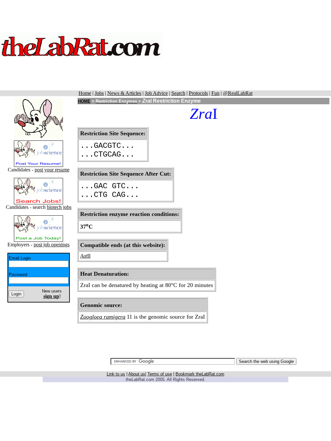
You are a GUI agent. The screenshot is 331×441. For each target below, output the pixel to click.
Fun (215, 93)
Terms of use (159, 374)
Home (85, 93)
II (89, 256)
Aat (83, 256)
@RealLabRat (237, 93)
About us (136, 374)
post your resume (52, 169)
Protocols (198, 93)
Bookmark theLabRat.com (200, 374)
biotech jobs (59, 207)
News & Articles (124, 93)
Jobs (99, 93)
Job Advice (156, 93)
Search (178, 93)
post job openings (51, 244)
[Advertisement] (247, 45)
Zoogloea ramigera (102, 316)
